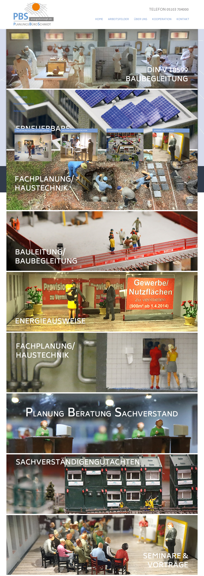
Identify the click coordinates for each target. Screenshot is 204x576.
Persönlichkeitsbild (24, 104)
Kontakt (183, 19)
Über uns (140, 19)
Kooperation (161, 19)
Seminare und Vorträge (164, 131)
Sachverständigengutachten (74, 131)
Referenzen (19, 111)
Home (99, 19)
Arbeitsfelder (118, 19)
